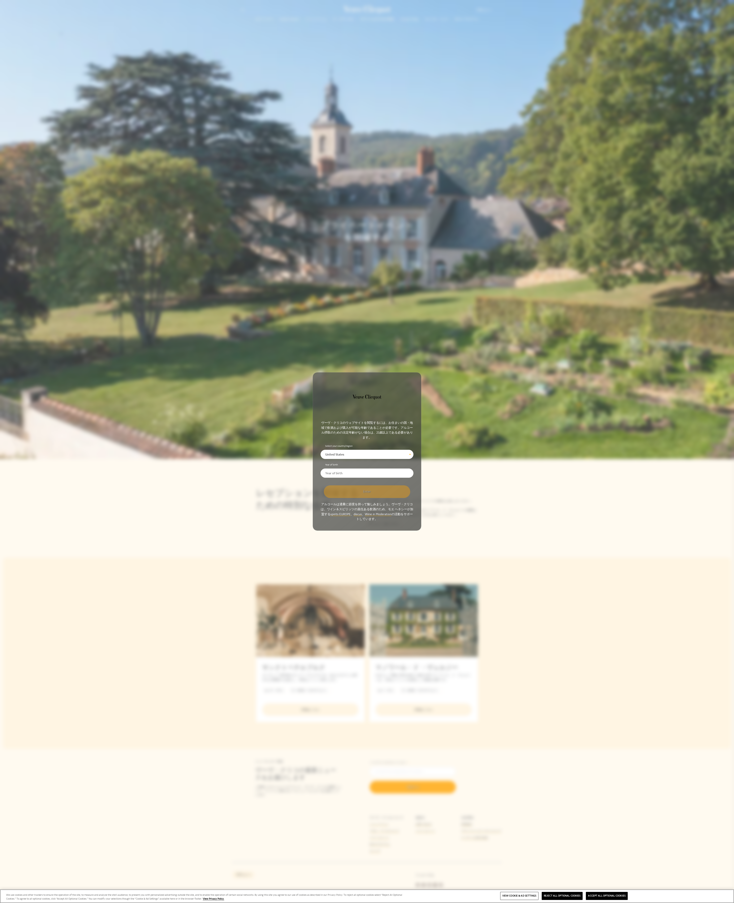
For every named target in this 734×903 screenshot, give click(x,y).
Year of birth (331, 464)
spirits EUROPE (340, 514)
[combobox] (367, 454)
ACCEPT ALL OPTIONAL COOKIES (607, 895)
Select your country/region (339, 446)
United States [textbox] (334, 454)
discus (358, 514)
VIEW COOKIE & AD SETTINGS (519, 895)
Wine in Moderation (378, 514)
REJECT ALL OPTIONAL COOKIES (562, 895)
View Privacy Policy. (213, 898)
